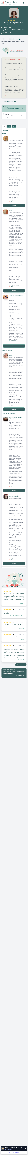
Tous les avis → (21, 664)
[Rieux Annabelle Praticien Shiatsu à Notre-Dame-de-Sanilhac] (14, 13)
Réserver (14, 205)
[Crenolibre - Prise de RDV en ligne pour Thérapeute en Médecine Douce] (9, 3)
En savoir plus (9, 96)
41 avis (17, 20)
